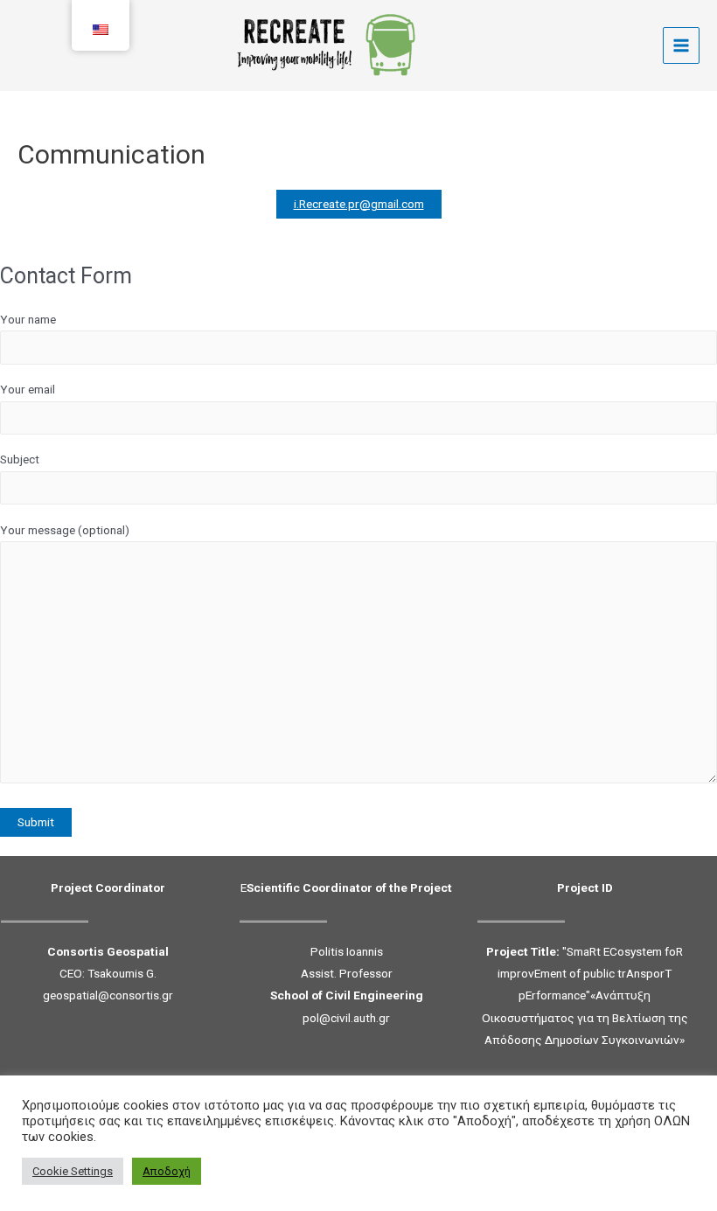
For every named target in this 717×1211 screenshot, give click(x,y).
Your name (28, 319)
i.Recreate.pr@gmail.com (359, 204)
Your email (27, 389)
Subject (19, 459)
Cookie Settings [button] (72, 1171)
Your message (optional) (64, 530)
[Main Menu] (681, 46)
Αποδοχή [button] (167, 1171)
